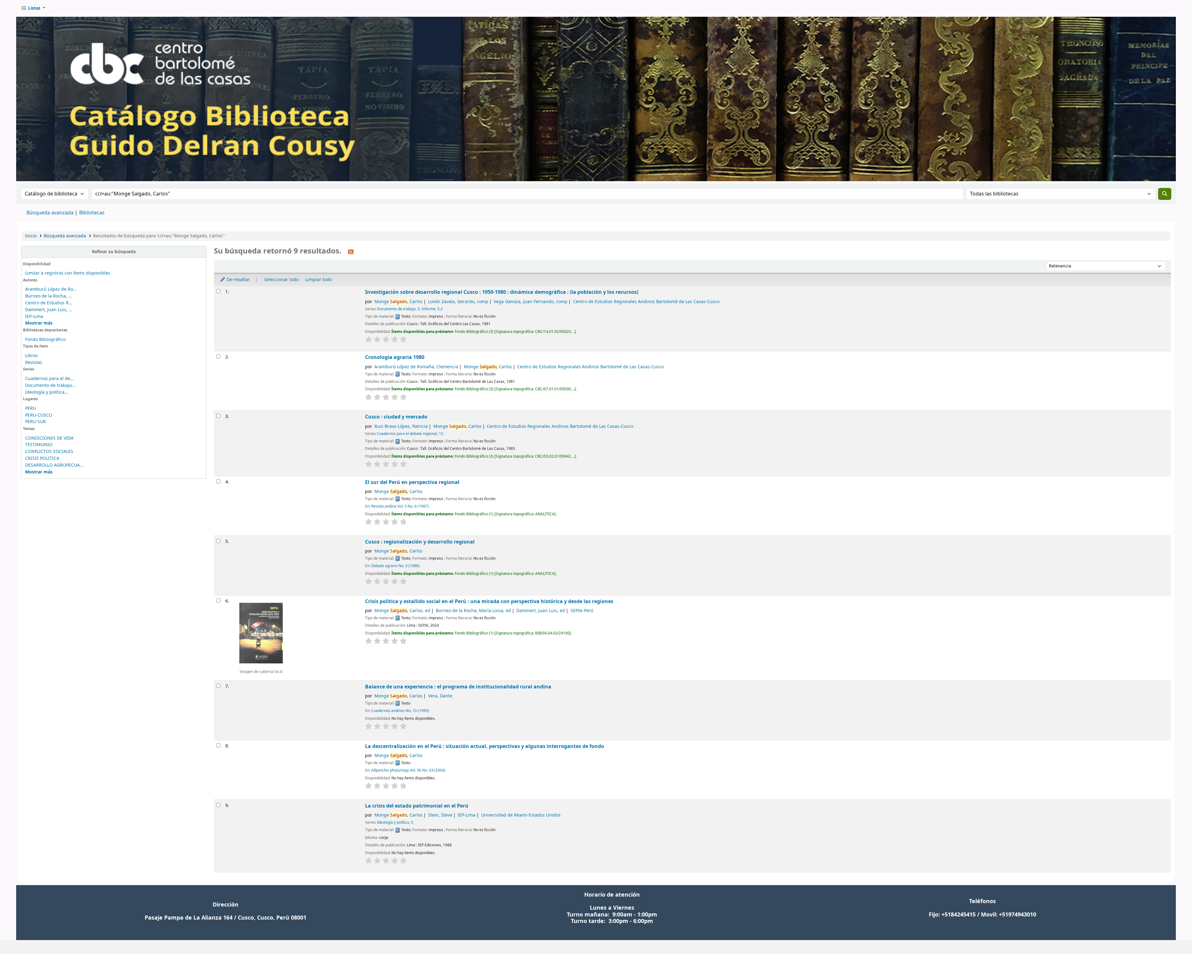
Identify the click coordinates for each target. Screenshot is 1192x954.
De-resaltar (237, 279)
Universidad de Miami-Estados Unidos (521, 815)
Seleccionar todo (281, 279)
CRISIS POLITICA (42, 458)
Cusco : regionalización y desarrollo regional (420, 541)
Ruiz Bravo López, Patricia (401, 426)
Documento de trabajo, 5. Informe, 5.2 (410, 309)
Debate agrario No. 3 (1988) (395, 566)
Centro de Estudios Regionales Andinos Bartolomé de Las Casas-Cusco (646, 301)
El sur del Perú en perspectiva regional (412, 482)
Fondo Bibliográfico (45, 339)
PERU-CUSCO (38, 415)
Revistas (33, 362)
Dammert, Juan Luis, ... (48, 310)
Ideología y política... (46, 392)
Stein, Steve (440, 815)
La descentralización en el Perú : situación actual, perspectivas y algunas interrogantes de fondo (484, 746)
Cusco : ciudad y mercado (396, 416)
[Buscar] (1164, 194)
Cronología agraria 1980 (394, 357)
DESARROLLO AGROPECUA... (54, 465)
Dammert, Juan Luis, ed (540, 610)
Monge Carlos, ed (402, 610)
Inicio (31, 236)
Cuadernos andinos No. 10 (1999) (400, 711)
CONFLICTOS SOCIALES (49, 451)
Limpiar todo (318, 279)
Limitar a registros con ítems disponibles (67, 273)
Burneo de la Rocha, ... (48, 296)
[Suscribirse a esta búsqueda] (350, 252)
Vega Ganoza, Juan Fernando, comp (530, 301)
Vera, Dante (440, 696)
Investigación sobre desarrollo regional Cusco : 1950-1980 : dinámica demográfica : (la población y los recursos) (501, 292)
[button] (33, 8)
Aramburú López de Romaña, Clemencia (416, 367)
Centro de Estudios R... (48, 303)
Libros (31, 355)
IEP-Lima (34, 316)
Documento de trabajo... (50, 385)
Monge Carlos (398, 301)
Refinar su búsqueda (114, 252)
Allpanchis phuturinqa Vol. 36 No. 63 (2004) (408, 770)
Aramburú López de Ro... (51, 289)
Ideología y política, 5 (395, 822)
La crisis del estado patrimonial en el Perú (416, 805)
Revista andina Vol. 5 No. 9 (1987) (400, 506)
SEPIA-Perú (582, 610)
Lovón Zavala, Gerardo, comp (458, 301)
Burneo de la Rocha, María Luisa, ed (473, 610)
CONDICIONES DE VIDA (49, 438)
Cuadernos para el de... (49, 378)
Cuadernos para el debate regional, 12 (410, 434)
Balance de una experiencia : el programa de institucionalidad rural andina (458, 686)
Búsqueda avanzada (50, 213)
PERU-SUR (35, 422)
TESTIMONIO (38, 444)
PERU (30, 408)
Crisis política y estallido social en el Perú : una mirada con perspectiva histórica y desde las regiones (489, 601)
